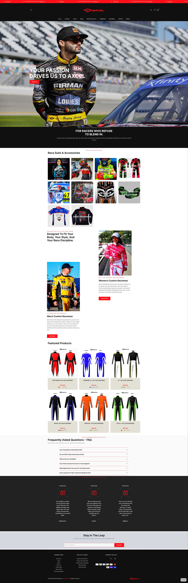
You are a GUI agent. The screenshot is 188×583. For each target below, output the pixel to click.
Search (58, 563)
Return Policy (59, 569)
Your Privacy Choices (59, 571)
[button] (31, 10)
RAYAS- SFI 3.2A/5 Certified (62, 423)
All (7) (66, 430)
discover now (104, 298)
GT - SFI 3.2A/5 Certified (125, 380)
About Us (59, 565)
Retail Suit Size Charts (82, 559)
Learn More (52, 336)
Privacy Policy (59, 567)
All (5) (65, 387)
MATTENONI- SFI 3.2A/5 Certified (63, 380)
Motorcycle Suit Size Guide (82, 563)
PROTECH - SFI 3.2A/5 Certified (94, 423)
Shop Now (28, 1)
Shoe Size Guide (82, 567)
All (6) (97, 387)
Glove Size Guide (82, 565)
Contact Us (58, 559)
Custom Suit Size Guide (82, 561)
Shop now (8, 1)
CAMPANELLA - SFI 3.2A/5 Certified (94, 380)
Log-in (58, 561)
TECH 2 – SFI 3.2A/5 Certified (125, 423)
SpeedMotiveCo (66, 578)
